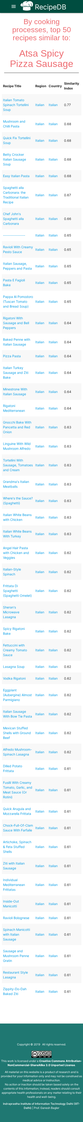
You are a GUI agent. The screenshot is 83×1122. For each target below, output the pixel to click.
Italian (39, 105)
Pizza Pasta (12, 356)
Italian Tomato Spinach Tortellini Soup (16, 105)
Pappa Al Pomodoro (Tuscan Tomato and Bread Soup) (18, 301)
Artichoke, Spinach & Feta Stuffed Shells (17, 847)
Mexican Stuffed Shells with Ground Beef (17, 733)
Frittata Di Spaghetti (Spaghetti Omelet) (17, 590)
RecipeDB (49, 7)
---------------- (14, 235)
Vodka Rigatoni (14, 678)
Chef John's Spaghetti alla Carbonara (13, 218)
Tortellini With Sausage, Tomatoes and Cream (18, 465)
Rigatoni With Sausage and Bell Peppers (16, 323)
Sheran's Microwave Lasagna (11, 612)
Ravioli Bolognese (16, 918)
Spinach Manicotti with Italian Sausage (16, 934)
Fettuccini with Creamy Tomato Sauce (15, 650)
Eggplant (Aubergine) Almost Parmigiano (17, 695)
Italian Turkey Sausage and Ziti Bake (15, 372)
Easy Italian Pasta (16, 176)
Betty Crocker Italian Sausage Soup (14, 159)
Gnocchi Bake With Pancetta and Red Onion (17, 427)
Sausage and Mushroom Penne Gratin (16, 956)
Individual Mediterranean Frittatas (14, 884)
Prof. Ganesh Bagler (46, 1108)
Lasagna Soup (14, 667)
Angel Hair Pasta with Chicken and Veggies (16, 553)
